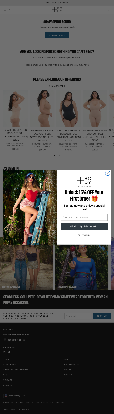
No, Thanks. (84, 235)
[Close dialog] (107, 173)
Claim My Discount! (84, 226)
